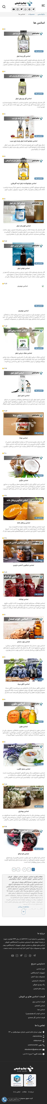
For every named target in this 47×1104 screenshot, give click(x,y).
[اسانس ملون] (23, 712)
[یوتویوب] (12, 955)
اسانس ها (39, 51)
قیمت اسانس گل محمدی (36, 1018)
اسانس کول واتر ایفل (24, 226)
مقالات (24, 1092)
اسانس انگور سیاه (24, 684)
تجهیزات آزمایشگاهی (38, 973)
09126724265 (37, 1036)
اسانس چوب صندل (23, 642)
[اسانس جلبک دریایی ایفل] (23, 339)
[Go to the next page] (18, 869)
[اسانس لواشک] (23, 585)
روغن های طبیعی (39, 989)
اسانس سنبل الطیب (23, 769)
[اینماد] (30, 1080)
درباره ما (31, 1092)
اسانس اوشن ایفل (23, 268)
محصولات (31, 14)
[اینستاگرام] (17, 955)
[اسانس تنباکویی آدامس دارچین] (23, 551)
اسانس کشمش (40, 1006)
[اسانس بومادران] (23, 797)
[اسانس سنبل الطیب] (23, 754)
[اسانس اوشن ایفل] (23, 254)
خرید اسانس (41, 969)
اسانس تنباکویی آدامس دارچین (23, 565)
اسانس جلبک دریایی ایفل (23, 353)
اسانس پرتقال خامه (23, 523)
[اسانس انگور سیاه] (23, 670)
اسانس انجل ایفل (23, 396)
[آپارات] (30, 955)
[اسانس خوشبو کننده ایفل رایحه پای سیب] (23, 126)
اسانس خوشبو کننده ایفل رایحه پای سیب (23, 141)
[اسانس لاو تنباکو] (23, 839)
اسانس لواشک (23, 599)
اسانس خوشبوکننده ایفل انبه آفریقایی (23, 183)
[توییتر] (21, 955)
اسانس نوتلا (23, 438)
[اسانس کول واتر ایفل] (23, 211)
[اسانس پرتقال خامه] (23, 508)
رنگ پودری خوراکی (39, 985)
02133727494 (33, 1045)
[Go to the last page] (14, 869)
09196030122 (37, 1041)
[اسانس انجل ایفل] (23, 381)
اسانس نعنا (41, 1010)
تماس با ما (16, 1092)
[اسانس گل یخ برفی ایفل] (23, 84)
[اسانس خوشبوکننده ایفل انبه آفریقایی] (23, 169)
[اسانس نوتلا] (23, 423)
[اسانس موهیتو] (23, 296)
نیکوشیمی (41, 14)
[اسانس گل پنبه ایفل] (23, 42)
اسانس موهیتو (23, 311)
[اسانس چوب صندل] (23, 627)
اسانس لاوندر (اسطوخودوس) (35, 1014)
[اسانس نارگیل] (23, 466)
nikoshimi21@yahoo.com (33, 1050)
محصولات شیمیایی (38, 981)
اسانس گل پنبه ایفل (23, 56)
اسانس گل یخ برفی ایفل (24, 99)
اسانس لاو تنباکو (23, 854)
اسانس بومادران (23, 811)
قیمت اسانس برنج (39, 1002)
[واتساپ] (25, 955)
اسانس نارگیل (23, 480)
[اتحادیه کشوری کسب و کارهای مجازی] (17, 1080)
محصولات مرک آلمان (38, 977)
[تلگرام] (34, 955)
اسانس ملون (23, 727)
